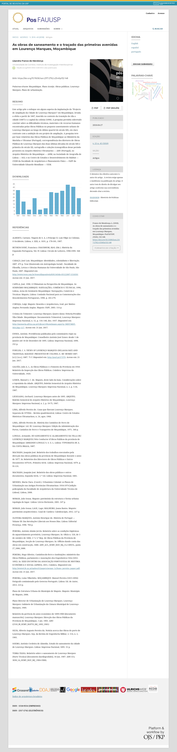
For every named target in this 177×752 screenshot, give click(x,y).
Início (15, 37)
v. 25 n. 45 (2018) (37, 37)
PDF (96, 108)
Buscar (158, 29)
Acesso (161, 13)
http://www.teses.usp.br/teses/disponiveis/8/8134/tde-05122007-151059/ (45, 274)
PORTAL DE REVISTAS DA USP (15, 4)
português (136, 51)
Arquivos (28, 29)
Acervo (24, 37)
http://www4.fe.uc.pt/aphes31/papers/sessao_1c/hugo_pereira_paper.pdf (46, 568)
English (134, 43)
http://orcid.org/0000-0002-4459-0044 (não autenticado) (37, 68)
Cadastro (150, 13)
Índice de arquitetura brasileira (27, 696)
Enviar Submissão (142, 64)
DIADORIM (94, 197)
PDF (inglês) (112, 108)
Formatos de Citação (106, 248)
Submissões (43, 29)
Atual (15, 29)
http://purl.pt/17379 (56, 357)
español (135, 47)
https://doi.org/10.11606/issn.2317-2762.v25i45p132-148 (43, 78)
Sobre (57, 29)
